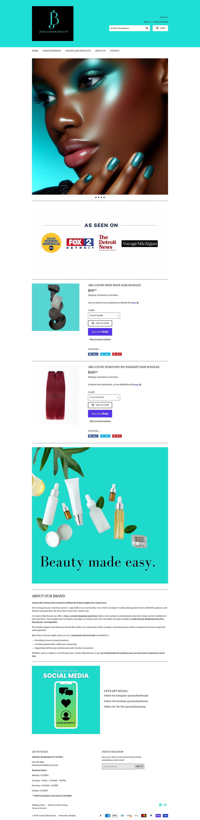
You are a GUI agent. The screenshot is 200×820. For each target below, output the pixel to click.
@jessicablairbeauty (137, 730)
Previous (38, 143)
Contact (114, 51)
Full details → (94, 383)
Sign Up (139, 800)
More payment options (100, 373)
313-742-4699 (38, 796)
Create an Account (160, 22)
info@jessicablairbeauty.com (45, 799)
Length (91, 344)
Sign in (146, 22)
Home (35, 51)
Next (162, 143)
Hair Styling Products (78, 51)
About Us (100, 51)
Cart (162, 28)
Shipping (92, 329)
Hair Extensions (52, 51)
